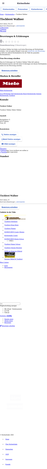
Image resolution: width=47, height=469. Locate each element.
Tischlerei (12, 95)
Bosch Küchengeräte (29, 94)
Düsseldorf (7, 337)
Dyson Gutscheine (36, 339)
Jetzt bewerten (20, 26)
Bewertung (7, 322)
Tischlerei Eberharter (10, 221)
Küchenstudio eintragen (11, 365)
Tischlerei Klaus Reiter (11, 225)
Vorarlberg (30, 335)
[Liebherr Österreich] (15, 409)
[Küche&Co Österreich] (26, 426)
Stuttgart (22, 337)
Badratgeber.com (9, 355)
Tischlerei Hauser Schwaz (12, 244)
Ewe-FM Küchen (5, 94)
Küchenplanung (9, 346)
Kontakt (7, 464)
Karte (6, 266)
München (24, 335)
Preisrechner (23, 9)
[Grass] (34, 400)
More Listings (4, 262)
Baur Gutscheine (15, 340)
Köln (17, 337)
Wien (43, 335)
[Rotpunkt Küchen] (32, 418)
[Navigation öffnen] (3, 3)
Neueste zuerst (8, 319)
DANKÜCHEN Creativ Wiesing (14, 232)
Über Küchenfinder (10, 352)
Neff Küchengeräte (17, 94)
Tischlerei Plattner (10, 228)
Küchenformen (37, 9)
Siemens (31, 337)
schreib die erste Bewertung (36, 51)
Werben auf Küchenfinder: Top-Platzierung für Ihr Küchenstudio (24, 363)
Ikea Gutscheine (15, 339)
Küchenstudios (8, 9)
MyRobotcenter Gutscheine (27, 340)
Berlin (14, 335)
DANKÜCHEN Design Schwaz (14, 239)
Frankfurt (13, 337)
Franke (26, 337)
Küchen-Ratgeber (9, 350)
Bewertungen (8, 267)
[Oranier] (36, 409)
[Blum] (15, 400)
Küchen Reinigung (10, 348)
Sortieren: (6, 316)
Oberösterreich (38, 335)
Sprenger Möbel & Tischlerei (13, 259)
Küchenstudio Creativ (11, 235)
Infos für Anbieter (10, 361)
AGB (7, 454)
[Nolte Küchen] (20, 418)
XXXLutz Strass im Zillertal (13, 251)
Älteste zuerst (8, 321)
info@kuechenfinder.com (8, 374)
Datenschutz (9, 449)
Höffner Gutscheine (40, 340)
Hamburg (19, 335)
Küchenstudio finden (10, 332)
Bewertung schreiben (10, 70)
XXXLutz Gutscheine (25, 339)
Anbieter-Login (11, 366)
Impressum (8, 459)
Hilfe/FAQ (7, 353)
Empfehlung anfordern (11, 333)
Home (2, 14)
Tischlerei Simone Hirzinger (13, 248)
